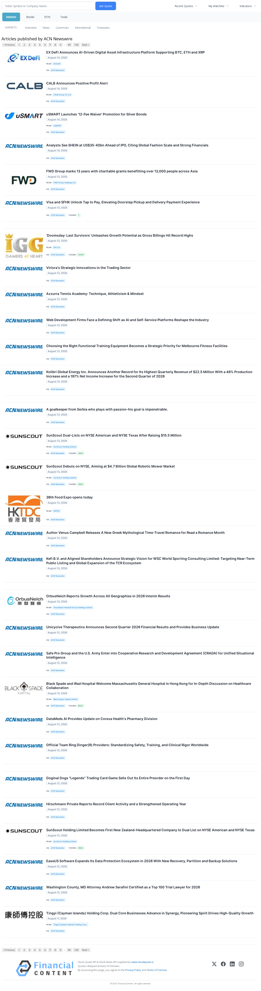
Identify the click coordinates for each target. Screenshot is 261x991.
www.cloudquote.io (142, 962)
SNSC (80, 453)
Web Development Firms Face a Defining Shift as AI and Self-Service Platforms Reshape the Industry (127, 320)
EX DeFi (56, 64)
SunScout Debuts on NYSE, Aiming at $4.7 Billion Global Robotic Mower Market (110, 466)
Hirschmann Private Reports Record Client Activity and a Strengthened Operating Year (116, 804)
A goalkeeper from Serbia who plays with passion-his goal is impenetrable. (107, 409)
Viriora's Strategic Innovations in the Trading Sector (88, 268)
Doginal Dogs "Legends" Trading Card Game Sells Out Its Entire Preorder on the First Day (118, 778)
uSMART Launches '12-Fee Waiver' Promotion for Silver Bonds (96, 114)
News (46, 27)
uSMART (57, 126)
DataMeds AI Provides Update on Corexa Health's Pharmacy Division (101, 719)
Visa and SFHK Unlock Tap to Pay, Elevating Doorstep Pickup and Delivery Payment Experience (123, 202)
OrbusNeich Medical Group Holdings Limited (72, 607)
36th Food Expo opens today (69, 497)
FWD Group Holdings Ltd (64, 183)
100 (76, 44)
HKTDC (56, 511)
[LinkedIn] (232, 968)
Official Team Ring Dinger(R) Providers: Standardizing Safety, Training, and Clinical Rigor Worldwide (127, 745)
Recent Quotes (184, 6)
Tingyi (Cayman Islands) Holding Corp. (70, 925)
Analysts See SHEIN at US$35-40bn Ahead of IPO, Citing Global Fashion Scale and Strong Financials (127, 145)
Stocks (30, 17)
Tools (63, 17)
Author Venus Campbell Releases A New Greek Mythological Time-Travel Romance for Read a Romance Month (135, 533)
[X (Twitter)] (214, 968)
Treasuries (103, 27)
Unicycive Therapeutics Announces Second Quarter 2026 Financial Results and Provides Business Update (132, 627)
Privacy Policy (133, 970)
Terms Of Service (157, 970)
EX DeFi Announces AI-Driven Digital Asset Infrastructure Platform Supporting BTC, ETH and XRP (125, 52)
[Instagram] (241, 968)
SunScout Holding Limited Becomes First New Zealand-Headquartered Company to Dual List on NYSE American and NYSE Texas (150, 830)
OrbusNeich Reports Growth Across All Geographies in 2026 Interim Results (108, 596)
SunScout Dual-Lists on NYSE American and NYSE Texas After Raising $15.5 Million (114, 435)
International (83, 27)
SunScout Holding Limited (64, 447)
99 (69, 44)
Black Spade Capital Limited (65, 699)
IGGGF (81, 255)
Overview (30, 27)
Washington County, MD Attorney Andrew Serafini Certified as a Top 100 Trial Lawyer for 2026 (123, 887)
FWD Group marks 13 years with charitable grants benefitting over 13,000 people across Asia (122, 171)
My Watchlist (216, 6)
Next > (85, 44)
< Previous (9, 44)
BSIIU (80, 706)
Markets (11, 17)
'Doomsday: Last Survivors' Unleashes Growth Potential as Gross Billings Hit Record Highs (119, 235)
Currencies (62, 27)
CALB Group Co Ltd (62, 95)
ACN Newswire (57, 70)
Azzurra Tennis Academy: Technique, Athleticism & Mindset (95, 294)
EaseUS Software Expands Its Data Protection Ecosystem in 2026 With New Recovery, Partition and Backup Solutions (141, 861)
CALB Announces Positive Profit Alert (77, 83)
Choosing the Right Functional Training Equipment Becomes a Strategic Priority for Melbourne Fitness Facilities (137, 346)
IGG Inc (56, 247)
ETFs (47, 17)
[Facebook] (223, 968)
